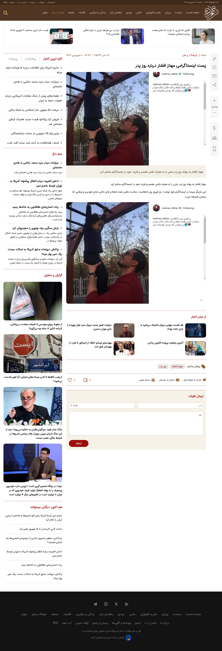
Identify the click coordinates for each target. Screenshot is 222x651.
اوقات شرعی (81, 623)
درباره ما (32, 2)
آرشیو (12, 2)
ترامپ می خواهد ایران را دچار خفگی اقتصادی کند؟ (101, 32)
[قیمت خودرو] (214, 139)
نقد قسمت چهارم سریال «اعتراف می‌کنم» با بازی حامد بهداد (161, 327)
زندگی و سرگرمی (97, 13)
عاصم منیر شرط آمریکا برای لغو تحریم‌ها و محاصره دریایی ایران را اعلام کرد (33, 518)
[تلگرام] (95, 604)
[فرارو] (211, 12)
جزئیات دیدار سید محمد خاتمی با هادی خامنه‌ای (38, 165)
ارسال (79, 443)
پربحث (13, 59)
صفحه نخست (192, 13)
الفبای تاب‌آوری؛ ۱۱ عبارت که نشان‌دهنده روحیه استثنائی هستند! (171, 32)
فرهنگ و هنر (58, 13)
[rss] (127, 604)
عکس (139, 13)
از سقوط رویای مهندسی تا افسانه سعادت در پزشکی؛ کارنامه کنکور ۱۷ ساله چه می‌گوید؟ (36, 326)
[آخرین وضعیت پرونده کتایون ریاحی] (195, 348)
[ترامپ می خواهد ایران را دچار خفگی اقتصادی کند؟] (132, 36)
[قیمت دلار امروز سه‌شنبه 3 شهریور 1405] (61, 36)
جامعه (71, 13)
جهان (45, 13)
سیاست (178, 13)
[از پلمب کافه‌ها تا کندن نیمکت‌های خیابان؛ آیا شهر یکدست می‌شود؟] (32, 353)
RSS (5, 2)
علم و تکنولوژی (153, 13)
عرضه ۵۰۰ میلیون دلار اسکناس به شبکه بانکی (33, 110)
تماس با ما (22, 2)
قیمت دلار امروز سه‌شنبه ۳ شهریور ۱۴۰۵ (29, 30)
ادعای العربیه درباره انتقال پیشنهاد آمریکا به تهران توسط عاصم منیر (36, 183)
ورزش (168, 13)
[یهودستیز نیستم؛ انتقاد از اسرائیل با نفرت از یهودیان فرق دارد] (124, 348)
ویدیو (129, 13)
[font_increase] (214, 100)
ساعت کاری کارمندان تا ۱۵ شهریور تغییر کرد (40, 529)
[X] (116, 604)
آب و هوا (67, 623)
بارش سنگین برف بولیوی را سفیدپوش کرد (35, 228)
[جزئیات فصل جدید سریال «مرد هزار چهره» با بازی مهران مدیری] (124, 330)
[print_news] (214, 67)
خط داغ (57, 154)
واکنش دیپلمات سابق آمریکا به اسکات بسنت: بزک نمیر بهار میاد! (35, 252)
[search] (5, 13)
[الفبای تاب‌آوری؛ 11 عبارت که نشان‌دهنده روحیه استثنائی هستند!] (203, 36)
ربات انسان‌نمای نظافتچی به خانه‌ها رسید (35, 207)
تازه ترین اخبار (52, 59)
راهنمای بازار (116, 13)
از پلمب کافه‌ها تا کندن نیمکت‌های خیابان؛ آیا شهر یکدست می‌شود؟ (33, 379)
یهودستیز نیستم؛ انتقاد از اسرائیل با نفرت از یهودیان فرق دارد (90, 345)
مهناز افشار (177, 366)
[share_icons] (214, 84)
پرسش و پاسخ (100, 623)
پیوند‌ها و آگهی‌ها (121, 623)
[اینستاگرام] (106, 604)
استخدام (51, 2)
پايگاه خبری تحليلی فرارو (104, 631)
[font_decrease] (214, 112)
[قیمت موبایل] (214, 149)
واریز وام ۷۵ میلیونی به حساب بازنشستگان (35, 133)
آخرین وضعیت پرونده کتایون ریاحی (165, 343)
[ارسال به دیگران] (214, 76)
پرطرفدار (30, 59)
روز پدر (162, 366)
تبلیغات (42, 2)
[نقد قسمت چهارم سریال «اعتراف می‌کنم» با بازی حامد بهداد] (195, 330)
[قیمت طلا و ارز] (214, 129)
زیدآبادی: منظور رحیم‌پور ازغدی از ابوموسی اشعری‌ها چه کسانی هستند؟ (34, 540)
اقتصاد (82, 13)
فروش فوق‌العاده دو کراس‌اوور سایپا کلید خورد (33, 143)
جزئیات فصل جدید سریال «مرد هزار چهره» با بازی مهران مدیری (89, 327)
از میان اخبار (198, 317)
